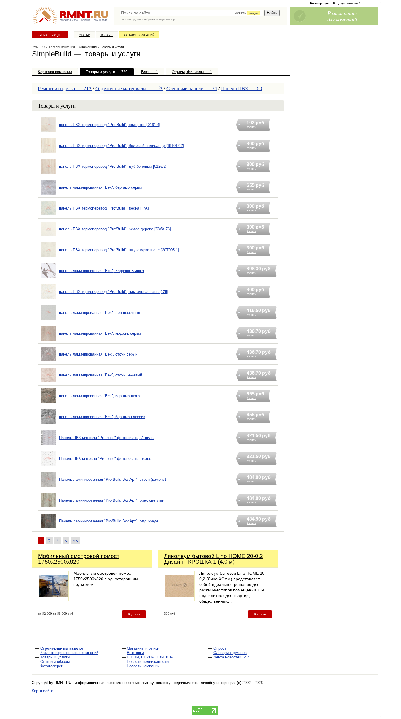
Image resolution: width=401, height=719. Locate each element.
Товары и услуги (55, 657)
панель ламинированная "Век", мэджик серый (100, 333)
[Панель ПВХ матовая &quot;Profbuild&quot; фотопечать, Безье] (48, 466)
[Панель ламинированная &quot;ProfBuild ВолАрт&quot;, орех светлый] (48, 507)
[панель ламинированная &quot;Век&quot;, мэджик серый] (48, 340)
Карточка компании (55, 72)
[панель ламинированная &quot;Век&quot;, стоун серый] (48, 361)
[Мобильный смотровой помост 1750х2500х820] (53, 599)
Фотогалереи (51, 666)
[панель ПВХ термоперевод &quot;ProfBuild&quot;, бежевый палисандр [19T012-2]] (48, 153)
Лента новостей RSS (231, 657)
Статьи (84, 35)
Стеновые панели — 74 (191, 88)
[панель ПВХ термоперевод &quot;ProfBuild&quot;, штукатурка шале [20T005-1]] (48, 257)
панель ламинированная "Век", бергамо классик (102, 417)
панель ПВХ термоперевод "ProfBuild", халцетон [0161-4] (109, 125)
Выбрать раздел (50, 35)
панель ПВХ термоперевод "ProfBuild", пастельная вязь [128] (113, 291)
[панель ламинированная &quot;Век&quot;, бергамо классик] (48, 424)
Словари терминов (230, 653)
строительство (69, 20)
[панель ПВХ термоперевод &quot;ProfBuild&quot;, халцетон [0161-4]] (48, 132)
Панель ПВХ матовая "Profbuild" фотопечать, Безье (105, 458)
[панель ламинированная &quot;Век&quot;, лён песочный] (48, 320)
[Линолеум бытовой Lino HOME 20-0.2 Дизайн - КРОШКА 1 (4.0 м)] (179, 599)
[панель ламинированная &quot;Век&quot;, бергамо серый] (48, 194)
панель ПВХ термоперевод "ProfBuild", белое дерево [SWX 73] (115, 229)
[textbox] (191, 13)
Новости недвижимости (148, 661)
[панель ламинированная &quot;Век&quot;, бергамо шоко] (48, 403)
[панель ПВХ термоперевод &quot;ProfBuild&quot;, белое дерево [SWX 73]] (48, 236)
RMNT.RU (38, 46)
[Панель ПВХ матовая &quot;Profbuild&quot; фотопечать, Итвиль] (48, 445)
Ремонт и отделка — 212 (65, 88)
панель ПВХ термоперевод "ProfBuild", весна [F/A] (104, 208)
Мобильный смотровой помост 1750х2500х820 (78, 559)
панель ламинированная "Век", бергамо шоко (99, 396)
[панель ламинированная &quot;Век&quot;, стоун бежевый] (48, 382)
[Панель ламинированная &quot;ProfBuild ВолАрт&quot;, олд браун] (48, 528)
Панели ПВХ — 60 (241, 88)
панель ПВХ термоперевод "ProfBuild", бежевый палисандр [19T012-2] (121, 145)
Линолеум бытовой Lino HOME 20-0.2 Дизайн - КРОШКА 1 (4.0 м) (213, 559)
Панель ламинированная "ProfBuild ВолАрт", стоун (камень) (112, 479)
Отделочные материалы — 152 (129, 88)
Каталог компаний (139, 35)
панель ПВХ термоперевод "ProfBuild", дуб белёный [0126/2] (113, 166)
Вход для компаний (346, 3)
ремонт (85, 20)
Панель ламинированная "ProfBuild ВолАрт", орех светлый (111, 500)
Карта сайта (42, 691)
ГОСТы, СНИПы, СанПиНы (150, 657)
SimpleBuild (88, 46)
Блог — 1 (149, 72)
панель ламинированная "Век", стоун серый (98, 354)
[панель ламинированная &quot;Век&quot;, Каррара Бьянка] (48, 278)
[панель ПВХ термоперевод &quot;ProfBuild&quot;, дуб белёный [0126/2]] (48, 174)
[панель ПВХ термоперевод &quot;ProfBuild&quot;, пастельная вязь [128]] (48, 299)
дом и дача (100, 20)
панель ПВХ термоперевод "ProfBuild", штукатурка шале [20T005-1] (119, 250)
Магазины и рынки (143, 648)
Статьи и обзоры (55, 661)
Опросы (220, 648)
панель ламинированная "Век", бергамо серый (100, 187)
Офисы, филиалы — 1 (192, 72)
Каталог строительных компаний (69, 653)
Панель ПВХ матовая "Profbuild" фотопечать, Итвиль (106, 437)
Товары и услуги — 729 (106, 72)
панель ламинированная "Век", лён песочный (99, 312)
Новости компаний (143, 666)
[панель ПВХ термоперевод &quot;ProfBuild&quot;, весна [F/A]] (48, 215)
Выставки (135, 653)
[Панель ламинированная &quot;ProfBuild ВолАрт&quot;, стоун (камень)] (48, 487)
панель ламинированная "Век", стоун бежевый (100, 375)
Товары (106, 35)
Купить (134, 614)
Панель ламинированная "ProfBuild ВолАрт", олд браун (108, 521)
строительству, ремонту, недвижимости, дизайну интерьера (181, 683)
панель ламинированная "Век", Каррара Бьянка (101, 271)
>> (75, 540)
